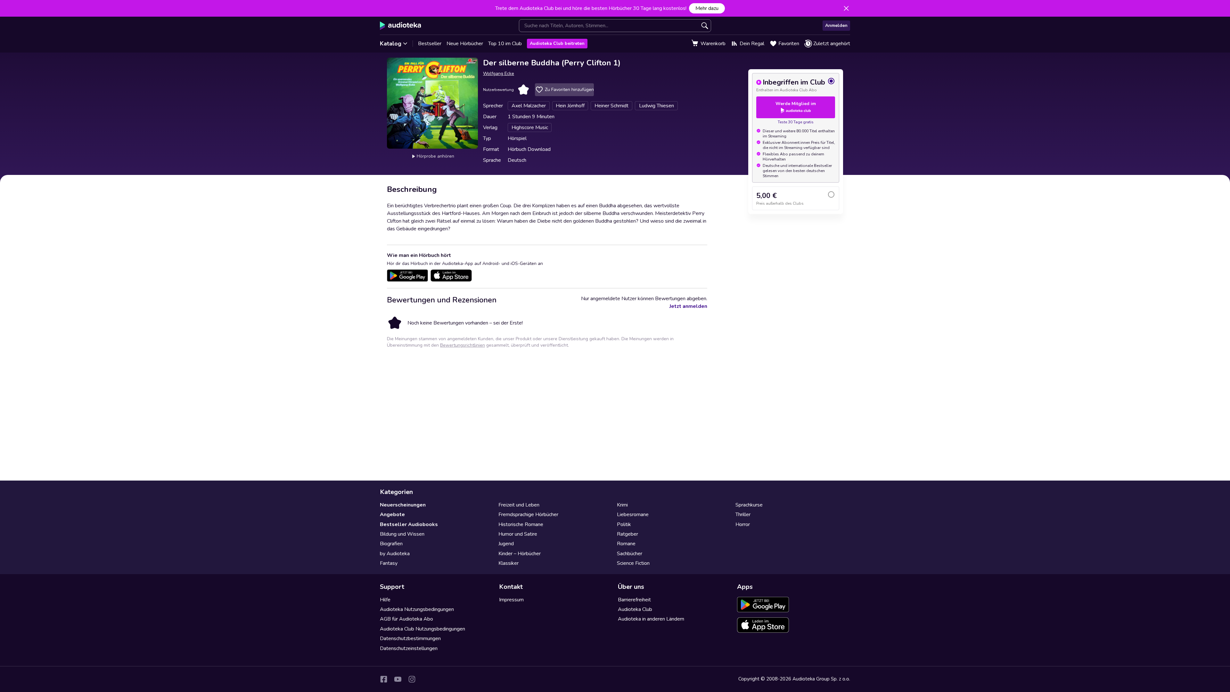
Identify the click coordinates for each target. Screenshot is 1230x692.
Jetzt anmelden (688, 306)
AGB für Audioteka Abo (406, 618)
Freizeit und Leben (518, 504)
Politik (624, 524)
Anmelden (836, 25)
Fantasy (389, 563)
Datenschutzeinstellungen (409, 648)
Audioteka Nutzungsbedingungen (417, 609)
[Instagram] (412, 679)
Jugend (506, 543)
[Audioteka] (400, 25)
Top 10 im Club (505, 43)
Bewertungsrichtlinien (462, 345)
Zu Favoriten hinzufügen (569, 89)
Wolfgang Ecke (498, 73)
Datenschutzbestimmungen (410, 638)
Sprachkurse (749, 504)
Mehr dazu (706, 8)
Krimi (622, 504)
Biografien (391, 543)
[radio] (795, 85)
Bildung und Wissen (402, 534)
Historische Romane (520, 524)
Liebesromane (633, 514)
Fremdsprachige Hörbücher (528, 514)
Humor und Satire (517, 534)
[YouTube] (398, 679)
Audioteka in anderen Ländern (651, 618)
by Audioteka (395, 553)
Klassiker (508, 563)
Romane (626, 543)
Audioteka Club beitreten (557, 43)
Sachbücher (629, 553)
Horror (742, 524)
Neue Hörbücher (465, 43)
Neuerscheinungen (403, 504)
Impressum (511, 599)
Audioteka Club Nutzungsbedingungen (422, 628)
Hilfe (385, 599)
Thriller (742, 514)
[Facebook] (384, 679)
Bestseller (429, 43)
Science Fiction (633, 563)
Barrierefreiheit (634, 599)
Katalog (390, 43)
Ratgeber (627, 534)
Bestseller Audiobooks (409, 524)
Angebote (392, 514)
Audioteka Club (635, 609)
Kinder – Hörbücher (519, 553)
